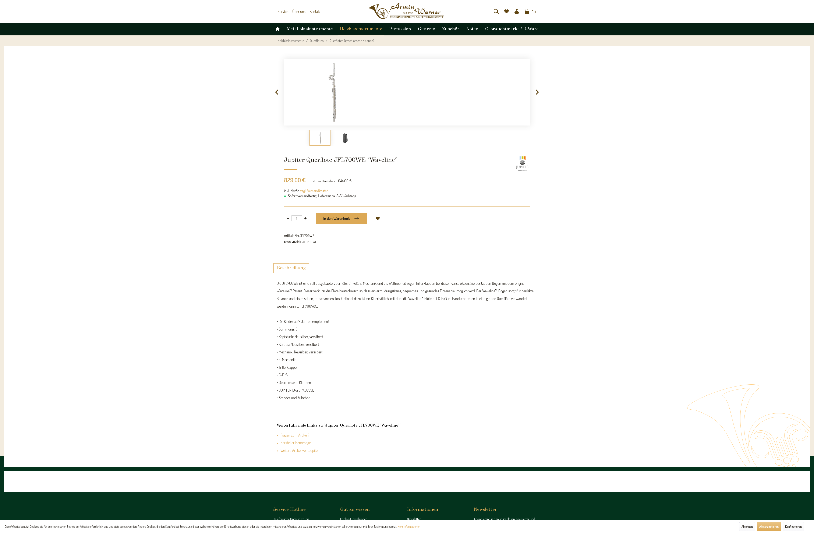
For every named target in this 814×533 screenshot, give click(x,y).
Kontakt (312, 11)
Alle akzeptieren (769, 526)
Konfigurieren (793, 526)
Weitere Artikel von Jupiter (299, 450)
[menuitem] (496, 11)
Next (537, 92)
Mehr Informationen (408, 526)
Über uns (297, 11)
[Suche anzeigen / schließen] (496, 11)
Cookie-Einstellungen (353, 519)
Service (282, 11)
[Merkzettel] (506, 11)
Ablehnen (747, 526)
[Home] (277, 28)
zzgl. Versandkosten (314, 190)
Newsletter (414, 519)
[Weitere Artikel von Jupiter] (522, 163)
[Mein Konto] (516, 11)
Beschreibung (291, 268)
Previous (276, 92)
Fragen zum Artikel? (294, 435)
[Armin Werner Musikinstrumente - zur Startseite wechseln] (407, 11)
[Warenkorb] (527, 11)
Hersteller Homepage (295, 442)
